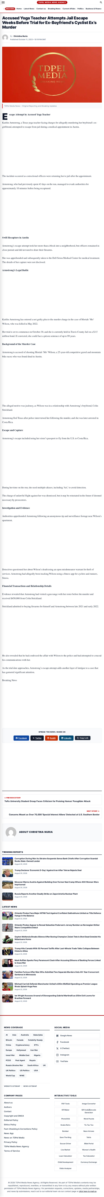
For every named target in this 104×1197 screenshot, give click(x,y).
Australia (25, 1035)
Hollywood (21, 1050)
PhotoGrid (65, 1119)
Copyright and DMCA (14, 1116)
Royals (32, 1060)
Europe (9, 1050)
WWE (22, 1075)
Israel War (10, 1055)
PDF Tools (65, 1104)
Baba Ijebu (38, 1035)
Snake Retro (65, 1125)
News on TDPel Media (14, 1137)
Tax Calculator (89, 1156)
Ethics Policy (10, 1124)
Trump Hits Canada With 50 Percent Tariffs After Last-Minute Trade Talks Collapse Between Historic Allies (57, 949)
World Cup (10, 1075)
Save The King (65, 1137)
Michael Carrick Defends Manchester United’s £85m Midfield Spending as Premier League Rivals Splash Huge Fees (56, 985)
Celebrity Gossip (35, 1040)
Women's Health (88, 1150)
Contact (7, 1111)
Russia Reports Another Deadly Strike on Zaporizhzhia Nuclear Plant (46, 894)
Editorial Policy (11, 1120)
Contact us (41, 9)
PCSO (8, 1060)
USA (36, 1070)
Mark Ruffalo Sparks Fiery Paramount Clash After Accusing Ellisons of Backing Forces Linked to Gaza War (58, 961)
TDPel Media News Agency (52, 2)
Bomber (65, 1131)
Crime (8, 1045)
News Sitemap (30, 1086)
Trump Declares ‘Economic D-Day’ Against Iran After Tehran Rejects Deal (48, 870)
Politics (80, 9)
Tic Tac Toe (88, 1125)
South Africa (32, 1065)
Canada (20, 1040)
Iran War (34, 1050)
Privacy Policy (10, 1142)
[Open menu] (3, 2)
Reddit (53, 738)
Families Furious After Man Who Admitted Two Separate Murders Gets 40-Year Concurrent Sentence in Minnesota (57, 973)
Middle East (24, 1055)
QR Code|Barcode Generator (89, 1111)
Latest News (29, 9)
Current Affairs (69, 9)
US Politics (24, 1070)
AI (7, 1035)
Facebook (22, 738)
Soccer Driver (65, 1144)
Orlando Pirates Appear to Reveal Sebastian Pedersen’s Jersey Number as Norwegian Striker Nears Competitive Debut (57, 926)
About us (8, 1102)
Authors (8, 1107)
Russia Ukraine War (14, 1065)
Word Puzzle (89, 1119)
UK (44, 1065)
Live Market (65, 1150)
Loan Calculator (65, 1156)
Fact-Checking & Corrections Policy (20, 1129)
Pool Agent (20, 1060)
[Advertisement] (52, 143)
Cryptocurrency (23, 1045)
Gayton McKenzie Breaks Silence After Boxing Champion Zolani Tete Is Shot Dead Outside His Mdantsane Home (58, 938)
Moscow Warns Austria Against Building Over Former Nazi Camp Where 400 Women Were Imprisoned (57, 883)
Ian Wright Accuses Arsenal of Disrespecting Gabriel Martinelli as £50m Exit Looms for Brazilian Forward (55, 996)
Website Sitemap (12, 1086)
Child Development (65, 1162)
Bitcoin (9, 1040)
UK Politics (10, 1070)
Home (19, 9)
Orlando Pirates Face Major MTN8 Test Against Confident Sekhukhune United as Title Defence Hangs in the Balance (58, 914)
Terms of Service (12, 1151)
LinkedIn (68, 738)
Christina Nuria (20, 36)
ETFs (36, 1045)
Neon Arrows (88, 1131)
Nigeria (37, 1055)
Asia (14, 1035)
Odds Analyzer (65, 1168)
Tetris (89, 1137)
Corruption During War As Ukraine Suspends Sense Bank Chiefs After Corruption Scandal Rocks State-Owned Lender (56, 859)
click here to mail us (87, 1191)
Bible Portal (88, 1144)
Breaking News (54, 9)
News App (9, 1133)
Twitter (38, 738)
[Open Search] (101, 2)
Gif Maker (65, 1110)
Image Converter (89, 1104)
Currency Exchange (89, 1162)
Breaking (10, 9)
